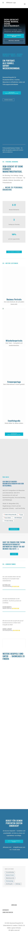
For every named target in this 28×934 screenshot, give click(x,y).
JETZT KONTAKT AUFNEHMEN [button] (14, 251)
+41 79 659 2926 (14, 849)
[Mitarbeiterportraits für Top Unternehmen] (14, 326)
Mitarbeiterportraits (10, 878)
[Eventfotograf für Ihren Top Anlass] (14, 404)
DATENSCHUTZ (6, 910)
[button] (24, 4)
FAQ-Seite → (14, 548)
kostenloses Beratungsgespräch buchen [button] (11, 93)
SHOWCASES (17, 656)
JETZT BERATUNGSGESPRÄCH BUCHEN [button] (14, 841)
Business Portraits (10, 875)
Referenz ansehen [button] (8, 99)
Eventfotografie (9, 883)
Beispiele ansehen (14, 40)
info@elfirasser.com (19, 847)
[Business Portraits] (14, 286)
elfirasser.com (7, 847)
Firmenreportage (9, 881)
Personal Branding (10, 872)
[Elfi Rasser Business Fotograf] (10, 899)
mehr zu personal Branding (13, 188)
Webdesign (18, 883)
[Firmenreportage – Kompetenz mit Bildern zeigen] (14, 366)
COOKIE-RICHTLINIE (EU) (8, 912)
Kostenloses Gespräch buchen (14, 36)
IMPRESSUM (14, 905)
